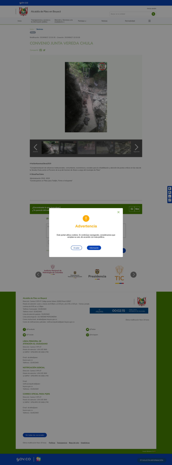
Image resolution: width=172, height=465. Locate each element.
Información (94, 248)
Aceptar (76, 248)
